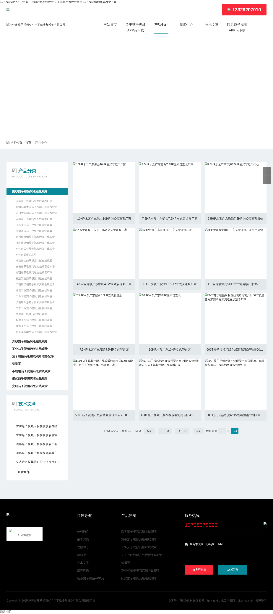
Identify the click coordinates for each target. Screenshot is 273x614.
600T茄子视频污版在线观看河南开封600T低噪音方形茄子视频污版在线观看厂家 (236, 349)
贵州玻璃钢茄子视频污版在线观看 (35, 236)
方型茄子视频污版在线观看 (30, 341)
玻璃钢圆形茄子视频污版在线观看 (35, 302)
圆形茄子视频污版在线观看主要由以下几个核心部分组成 (39, 444)
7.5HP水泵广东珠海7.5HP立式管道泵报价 (235, 218)
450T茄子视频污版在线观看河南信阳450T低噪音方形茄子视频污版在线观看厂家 (171, 415)
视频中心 (83, 547)
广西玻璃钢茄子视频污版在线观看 (35, 284)
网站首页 (110, 25)
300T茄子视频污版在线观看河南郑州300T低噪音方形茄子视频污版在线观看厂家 (236, 415)
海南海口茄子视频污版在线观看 (34, 230)
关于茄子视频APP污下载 (136, 27)
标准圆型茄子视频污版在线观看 (34, 320)
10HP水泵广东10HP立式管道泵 (170, 349)
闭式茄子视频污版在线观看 (30, 378)
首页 (28, 142)
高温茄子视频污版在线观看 (31, 314)
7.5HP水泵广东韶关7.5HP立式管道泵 (104, 349)
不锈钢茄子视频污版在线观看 (31, 371)
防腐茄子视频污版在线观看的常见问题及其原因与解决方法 (39, 435)
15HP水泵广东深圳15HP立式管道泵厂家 (170, 284)
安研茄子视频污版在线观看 (30, 386)
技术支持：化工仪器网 (221, 600)
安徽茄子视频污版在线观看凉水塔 (35, 266)
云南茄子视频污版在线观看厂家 (34, 218)
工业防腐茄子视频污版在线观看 (34, 296)
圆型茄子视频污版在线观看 (30, 191)
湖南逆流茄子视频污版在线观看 (34, 260)
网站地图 (5, 611)
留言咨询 (83, 570)
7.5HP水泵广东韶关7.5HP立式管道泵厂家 (169, 218)
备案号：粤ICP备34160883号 (186, 600)
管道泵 (16, 363)
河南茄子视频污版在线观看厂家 (34, 201)
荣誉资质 (83, 539)
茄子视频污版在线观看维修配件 (33, 356)
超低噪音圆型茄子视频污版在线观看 (36, 332)
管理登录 (260, 600)
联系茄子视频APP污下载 (237, 27)
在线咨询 (199, 570)
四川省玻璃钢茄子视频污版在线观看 (36, 212)
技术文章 (211, 25)
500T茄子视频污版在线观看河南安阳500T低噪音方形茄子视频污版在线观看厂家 (105, 415)
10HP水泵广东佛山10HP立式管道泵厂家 (104, 218)
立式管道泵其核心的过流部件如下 (38, 462)
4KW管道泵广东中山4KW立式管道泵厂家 (104, 284)
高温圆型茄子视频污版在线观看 (34, 326)
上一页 (165, 430)
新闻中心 (186, 25)
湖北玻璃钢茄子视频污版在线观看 (35, 242)
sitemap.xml (245, 600)
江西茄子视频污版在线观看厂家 (34, 272)
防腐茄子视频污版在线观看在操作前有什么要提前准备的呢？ (39, 426)
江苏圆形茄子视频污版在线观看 (34, 224)
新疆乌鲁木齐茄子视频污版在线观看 (36, 207)
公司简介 (83, 531)
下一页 (182, 430)
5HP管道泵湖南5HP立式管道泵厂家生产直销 (236, 284)
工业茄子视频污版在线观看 (30, 348)
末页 (198, 430)
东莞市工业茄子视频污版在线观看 (35, 248)
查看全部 (24, 472)
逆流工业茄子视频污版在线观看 (34, 290)
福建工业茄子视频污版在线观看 (34, 278)
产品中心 (161, 25)
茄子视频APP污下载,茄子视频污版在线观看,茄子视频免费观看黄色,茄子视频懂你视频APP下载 (58, 2)
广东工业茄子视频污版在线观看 (34, 308)
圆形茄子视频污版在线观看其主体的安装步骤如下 (39, 453)
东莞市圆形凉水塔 (26, 254)
